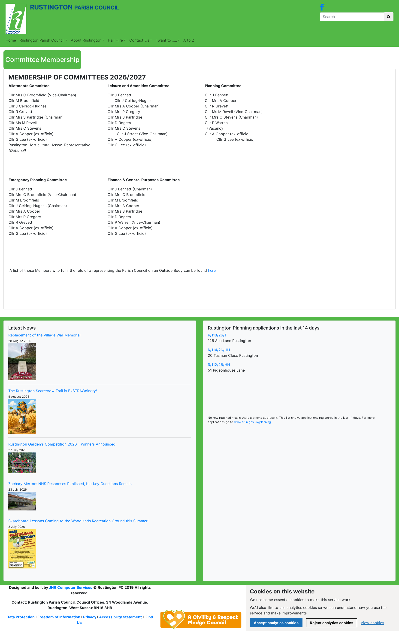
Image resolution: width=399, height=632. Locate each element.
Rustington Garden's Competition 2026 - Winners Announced (61, 444)
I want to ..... (166, 40)
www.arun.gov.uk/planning (252, 422)
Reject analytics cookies (331, 622)
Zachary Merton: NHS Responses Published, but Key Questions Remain (70, 483)
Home (11, 40)
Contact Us (139, 40)
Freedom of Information (58, 617)
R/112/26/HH (219, 364)
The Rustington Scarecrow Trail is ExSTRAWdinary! (52, 390)
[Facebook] (322, 8)
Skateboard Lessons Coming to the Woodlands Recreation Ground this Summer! (78, 521)
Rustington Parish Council (42, 40)
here (212, 270)
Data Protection (20, 617)
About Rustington (86, 40)
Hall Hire (115, 40)
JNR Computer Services (70, 587)
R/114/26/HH (219, 350)
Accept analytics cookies (276, 622)
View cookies (372, 622)
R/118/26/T (217, 335)
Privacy (89, 617)
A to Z (188, 40)
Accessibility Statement (120, 617)
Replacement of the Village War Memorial (44, 335)
